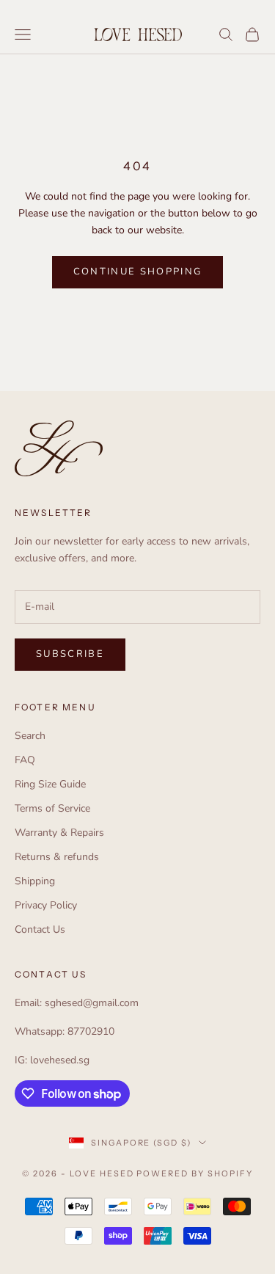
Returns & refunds (57, 857)
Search (30, 736)
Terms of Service (52, 808)
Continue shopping (137, 271)
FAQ (25, 760)
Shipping (35, 881)
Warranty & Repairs (59, 833)
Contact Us (40, 929)
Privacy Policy (46, 905)
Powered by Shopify (194, 1173)
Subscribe (70, 653)
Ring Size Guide (50, 784)
